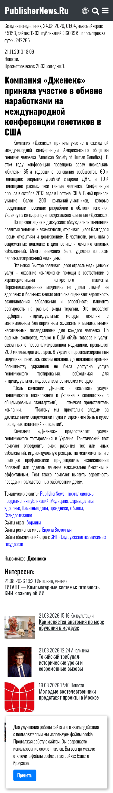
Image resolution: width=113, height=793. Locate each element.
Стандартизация (18, 515)
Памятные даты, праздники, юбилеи (52, 508)
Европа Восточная (56, 529)
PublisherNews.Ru (37, 10)
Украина (34, 522)
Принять (24, 775)
